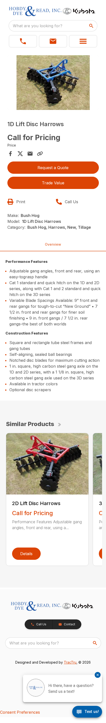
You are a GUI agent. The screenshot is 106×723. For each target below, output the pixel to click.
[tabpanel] (53, 83)
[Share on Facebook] (10, 154)
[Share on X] (20, 154)
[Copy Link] (40, 154)
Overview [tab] (53, 244)
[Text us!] (87, 712)
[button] (23, 41)
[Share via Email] (30, 154)
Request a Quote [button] (53, 167)
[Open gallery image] (53, 82)
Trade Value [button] (53, 182)
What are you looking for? (37, 25)
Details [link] (26, 553)
